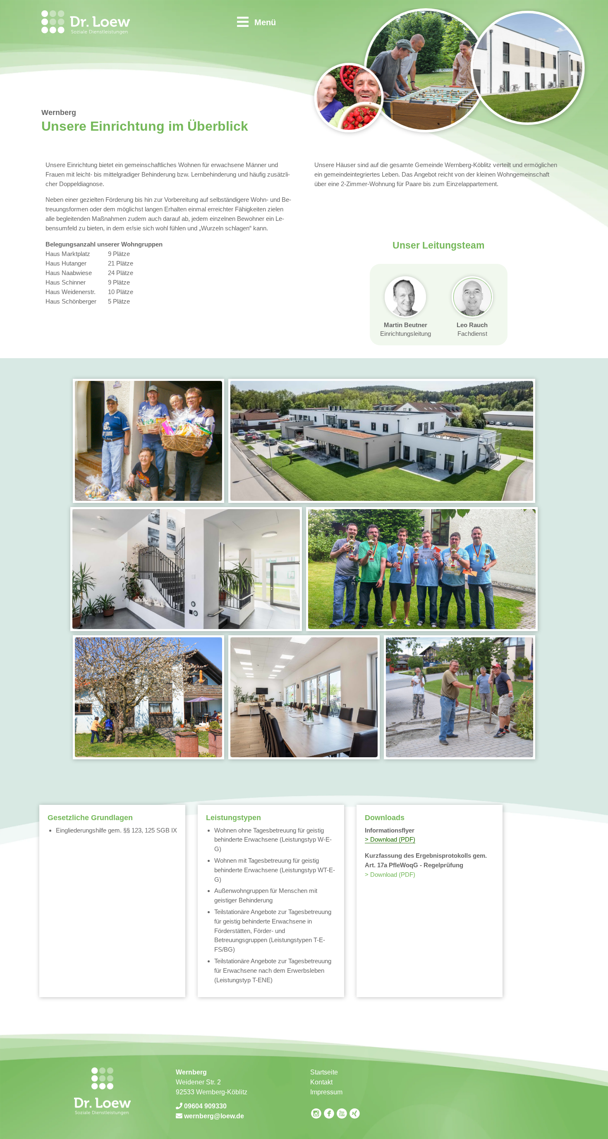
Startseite (324, 1072)
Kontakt (321, 1082)
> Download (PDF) (390, 839)
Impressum (326, 1092)
